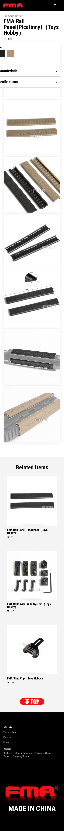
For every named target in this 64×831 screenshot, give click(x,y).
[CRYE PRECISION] (14, 5)
